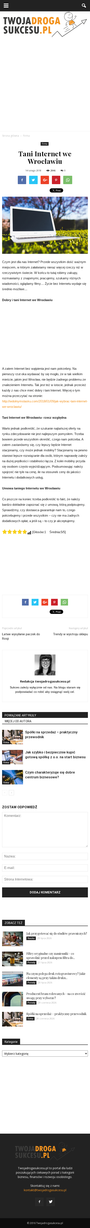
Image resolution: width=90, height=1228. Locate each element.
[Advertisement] (45, 84)
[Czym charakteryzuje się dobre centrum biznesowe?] (12, 777)
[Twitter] (50, 1202)
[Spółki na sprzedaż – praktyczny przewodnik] (12, 737)
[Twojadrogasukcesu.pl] (45, 24)
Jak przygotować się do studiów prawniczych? (56, 933)
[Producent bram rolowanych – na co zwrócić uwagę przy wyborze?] (12, 999)
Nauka (31, 938)
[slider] (14, 531)
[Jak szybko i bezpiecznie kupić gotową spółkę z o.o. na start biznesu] (12, 757)
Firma (44, 143)
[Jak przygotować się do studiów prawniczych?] (12, 939)
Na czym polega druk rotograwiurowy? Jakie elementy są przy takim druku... (56, 976)
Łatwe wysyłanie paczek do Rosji (21, 636)
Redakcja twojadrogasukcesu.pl (45, 681)
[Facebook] (39, 1202)
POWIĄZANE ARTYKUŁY (20, 715)
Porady (31, 962)
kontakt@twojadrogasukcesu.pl (45, 1190)
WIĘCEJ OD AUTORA (18, 721)
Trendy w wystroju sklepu (70, 634)
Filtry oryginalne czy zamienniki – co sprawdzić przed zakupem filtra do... (50, 956)
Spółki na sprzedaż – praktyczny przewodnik (56, 1014)
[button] (84, 5)
